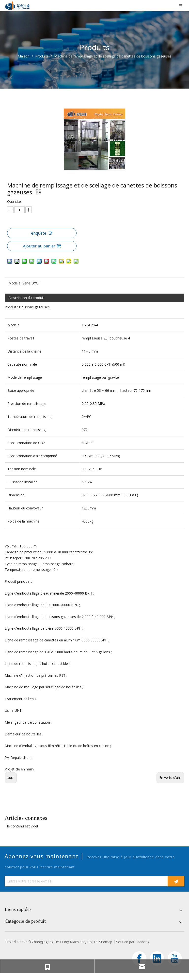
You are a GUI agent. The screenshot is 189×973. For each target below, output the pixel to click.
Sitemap (105, 941)
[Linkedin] (157, 958)
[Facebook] (139, 958)
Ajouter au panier (39, 246)
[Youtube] (175, 958)
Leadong (142, 941)
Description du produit (26, 297)
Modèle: (14, 283)
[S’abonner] (176, 881)
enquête (38, 233)
